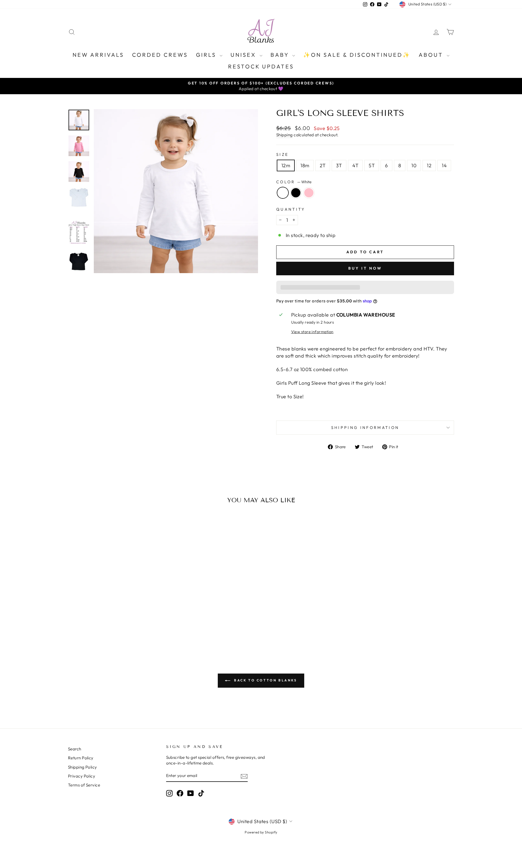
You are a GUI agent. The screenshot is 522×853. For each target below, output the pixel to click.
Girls (207, 54)
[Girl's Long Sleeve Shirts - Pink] (121, 627)
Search (74, 748)
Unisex (244, 54)
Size (282, 154)
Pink (308, 192)
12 (429, 165)
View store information (312, 331)
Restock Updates (261, 66)
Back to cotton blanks (264, 680)
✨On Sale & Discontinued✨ (357, 54)
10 (414, 165)
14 (444, 165)
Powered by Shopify (261, 832)
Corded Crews (160, 54)
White (282, 192)
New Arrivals (98, 54)
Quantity (290, 209)
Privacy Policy (81, 776)
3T (339, 165)
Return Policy (81, 757)
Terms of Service (84, 785)
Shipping (284, 134)
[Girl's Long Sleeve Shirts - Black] (114, 627)
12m (285, 165)
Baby (281, 54)
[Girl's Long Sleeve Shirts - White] (106, 627)
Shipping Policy (82, 767)
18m (304, 165)
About (432, 54)
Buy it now (365, 268)
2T (323, 165)
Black (295, 192)
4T (355, 165)
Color (294, 181)
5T (372, 165)
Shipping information (365, 427)
